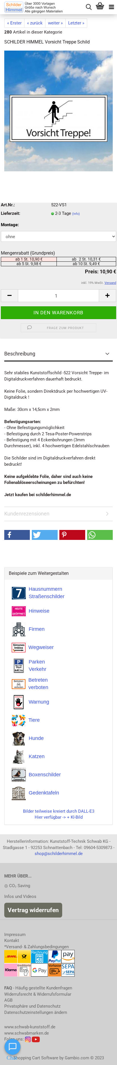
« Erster (14, 23)
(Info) (76, 214)
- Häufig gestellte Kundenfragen (38, 988)
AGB (8, 1000)
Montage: (10, 224)
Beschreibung (19, 354)
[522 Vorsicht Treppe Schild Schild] (58, 110)
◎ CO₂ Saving (17, 885)
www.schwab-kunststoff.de (29, 1026)
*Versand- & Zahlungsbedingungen (36, 946)
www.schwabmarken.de (26, 1033)
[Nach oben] (101, 1056)
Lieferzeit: (10, 213)
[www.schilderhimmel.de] (31, 7)
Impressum (15, 934)
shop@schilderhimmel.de (59, 853)
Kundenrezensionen (26, 514)
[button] (17, 535)
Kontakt (11, 940)
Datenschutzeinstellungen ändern (35, 1012)
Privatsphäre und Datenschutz (32, 1006)
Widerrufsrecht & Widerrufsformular (37, 994)
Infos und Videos (20, 896)
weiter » (55, 23)
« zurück (35, 23)
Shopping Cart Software (35, 1057)
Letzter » (76, 23)
